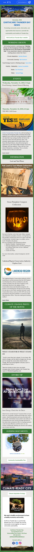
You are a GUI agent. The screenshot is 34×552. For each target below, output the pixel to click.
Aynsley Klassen (23, 56)
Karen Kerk (28, 63)
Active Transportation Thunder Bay (11, 133)
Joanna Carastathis (23, 66)
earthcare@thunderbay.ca (17, 536)
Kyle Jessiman (23, 59)
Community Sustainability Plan (17, 460)
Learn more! (5, 153)
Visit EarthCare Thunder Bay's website (17, 37)
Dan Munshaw (19, 69)
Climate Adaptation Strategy (17, 493)
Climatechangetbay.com (14, 371)
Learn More (5, 300)
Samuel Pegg (19, 73)
